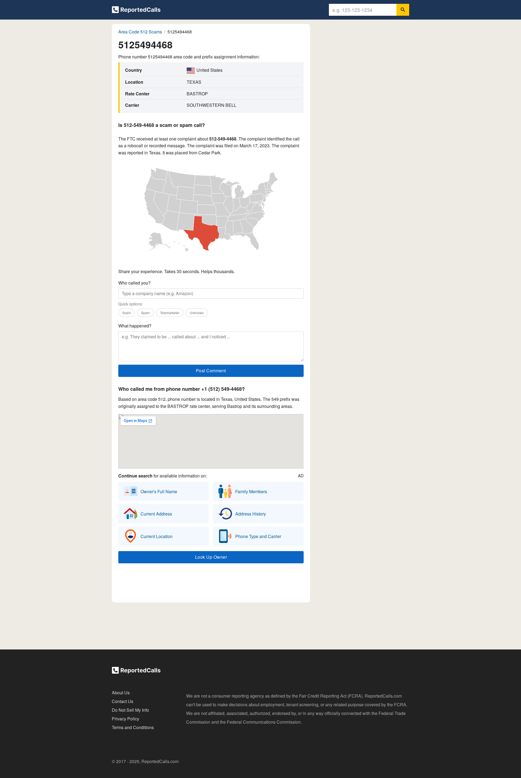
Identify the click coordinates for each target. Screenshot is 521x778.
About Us (121, 692)
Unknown (197, 312)
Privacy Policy (125, 718)
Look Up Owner (211, 557)
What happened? (134, 326)
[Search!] (402, 10)
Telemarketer (169, 312)
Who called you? (134, 283)
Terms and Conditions (133, 727)
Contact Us (122, 701)
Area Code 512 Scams (140, 32)
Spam (145, 312)
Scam (126, 312)
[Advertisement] (211, 584)
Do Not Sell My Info (130, 710)
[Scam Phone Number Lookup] (136, 10)
